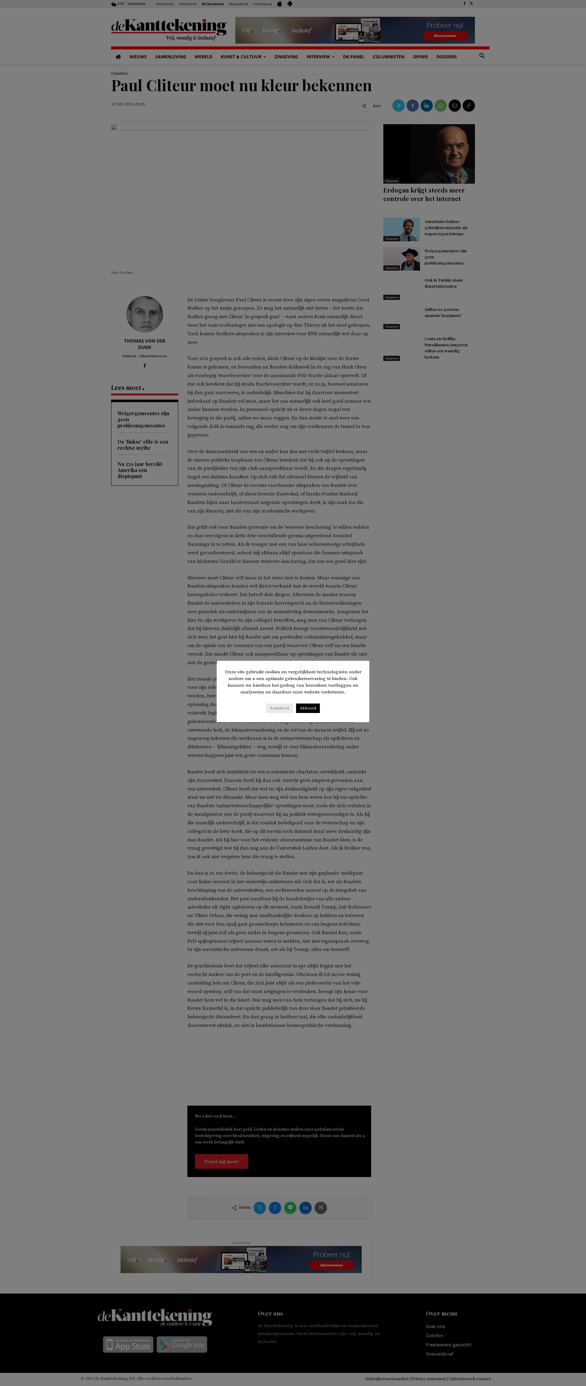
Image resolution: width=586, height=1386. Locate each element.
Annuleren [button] (279, 708)
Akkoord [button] (308, 708)
